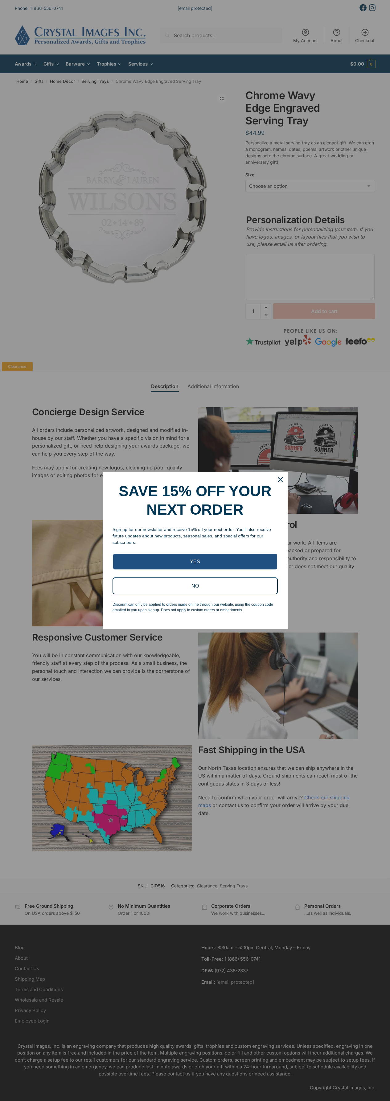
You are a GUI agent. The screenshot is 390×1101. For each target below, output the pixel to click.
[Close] (280, 479)
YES (195, 561)
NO (195, 586)
